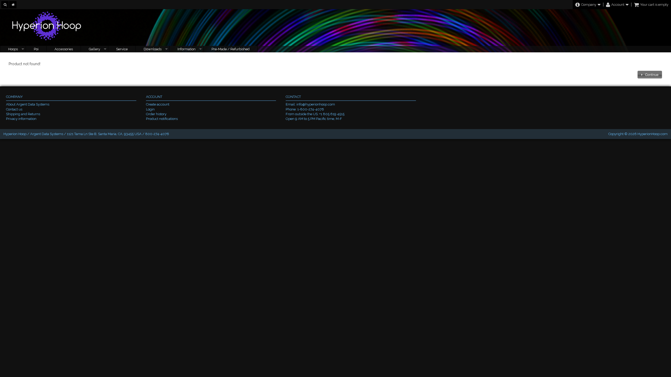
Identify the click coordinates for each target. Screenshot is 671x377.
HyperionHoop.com (652, 134)
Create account (157, 104)
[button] (649, 75)
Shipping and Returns (23, 114)
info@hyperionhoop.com (315, 104)
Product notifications (162, 119)
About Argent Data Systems (27, 104)
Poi (36, 49)
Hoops (13, 49)
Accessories (64, 49)
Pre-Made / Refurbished (231, 49)
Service (122, 49)
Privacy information (21, 119)
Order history (156, 114)
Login (150, 109)
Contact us (14, 109)
